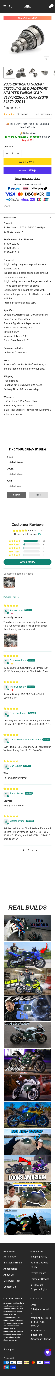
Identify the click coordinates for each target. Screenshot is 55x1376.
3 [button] (28, 850)
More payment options (27, 178)
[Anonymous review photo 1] (11, 640)
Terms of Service (40, 1279)
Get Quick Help (12, 1280)
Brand (10, 457)
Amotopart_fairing (41, 1339)
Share (7, 205)
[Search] (10, 6)
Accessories (10, 1268)
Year (9, 481)
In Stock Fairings (13, 1262)
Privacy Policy (38, 1273)
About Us (9, 1274)
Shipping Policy (39, 1256)
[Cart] (49, 6)
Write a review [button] (27, 562)
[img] (11, 605)
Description (10, 217)
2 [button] (23, 850)
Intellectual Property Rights (39, 1287)
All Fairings (10, 1256)
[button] (15, 541)
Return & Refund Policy (39, 1264)
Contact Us (10, 1286)
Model (10, 469)
